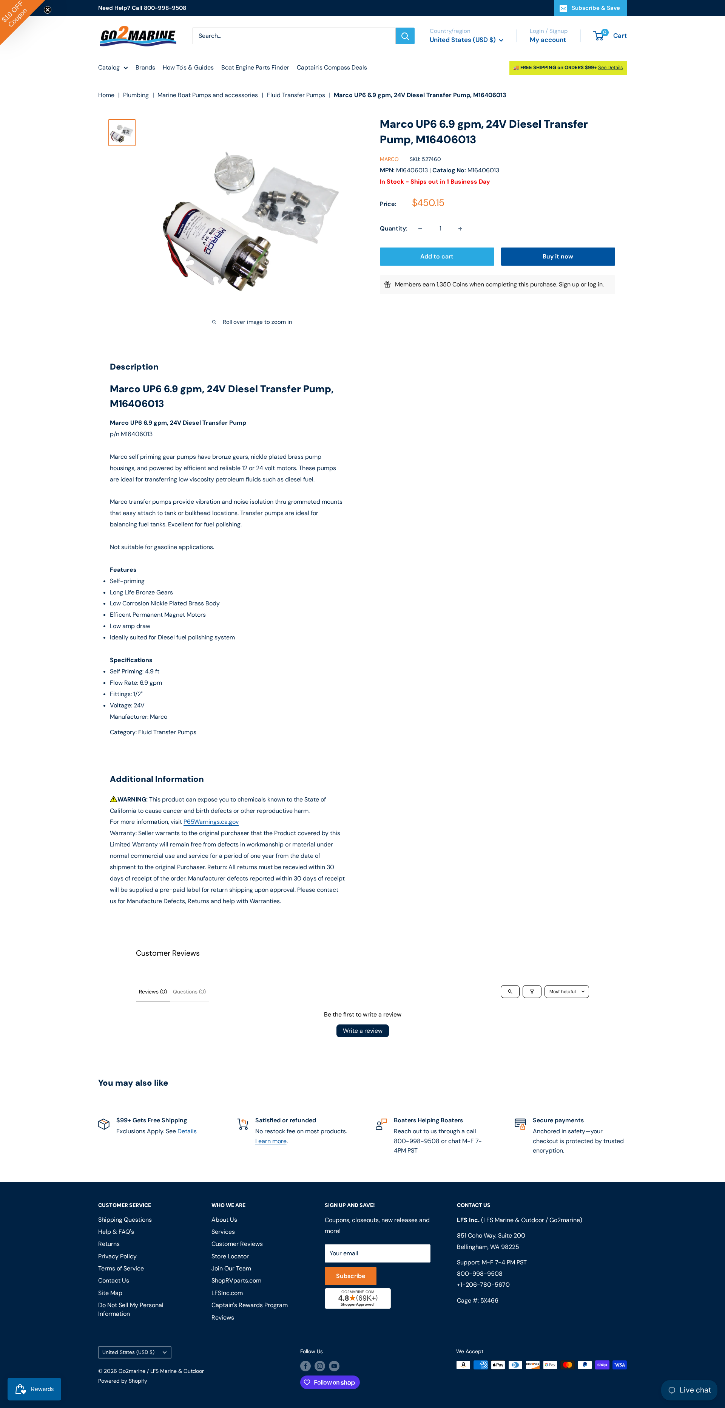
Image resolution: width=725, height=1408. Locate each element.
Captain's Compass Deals (332, 67)
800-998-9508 (480, 1274)
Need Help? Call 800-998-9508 (142, 8)
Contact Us (113, 1280)
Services (223, 1232)
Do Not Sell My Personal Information (131, 1309)
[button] (22, 22)
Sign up (569, 284)
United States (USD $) (128, 1352)
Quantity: (393, 228)
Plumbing (136, 95)
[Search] (405, 36)
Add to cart (437, 256)
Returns (109, 1244)
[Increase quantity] (460, 229)
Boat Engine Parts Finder (255, 67)
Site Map (110, 1293)
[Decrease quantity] (420, 229)
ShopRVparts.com (236, 1280)
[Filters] (532, 991)
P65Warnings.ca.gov (211, 822)
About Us (224, 1220)
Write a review (363, 1031)
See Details (610, 67)
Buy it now (558, 256)
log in (595, 284)
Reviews (222, 1317)
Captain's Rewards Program (249, 1305)
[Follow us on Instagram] (320, 1365)
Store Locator (230, 1256)
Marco (389, 159)
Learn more (271, 1141)
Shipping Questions (125, 1220)
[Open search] (510, 991)
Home (106, 95)
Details (187, 1131)
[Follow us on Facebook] (305, 1365)
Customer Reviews (237, 1244)
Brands (145, 67)
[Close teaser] (47, 10)
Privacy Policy (117, 1256)
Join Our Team (231, 1268)
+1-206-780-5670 (483, 1285)
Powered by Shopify (122, 1380)
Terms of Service (121, 1268)
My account (548, 40)
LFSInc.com (227, 1293)
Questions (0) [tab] (189, 991)
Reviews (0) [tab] (153, 991)
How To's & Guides (188, 67)
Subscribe (350, 1276)
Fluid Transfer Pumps (296, 95)
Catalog (109, 67)
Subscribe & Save (596, 8)
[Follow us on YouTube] (334, 1365)
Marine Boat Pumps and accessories (207, 95)
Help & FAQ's (116, 1232)
